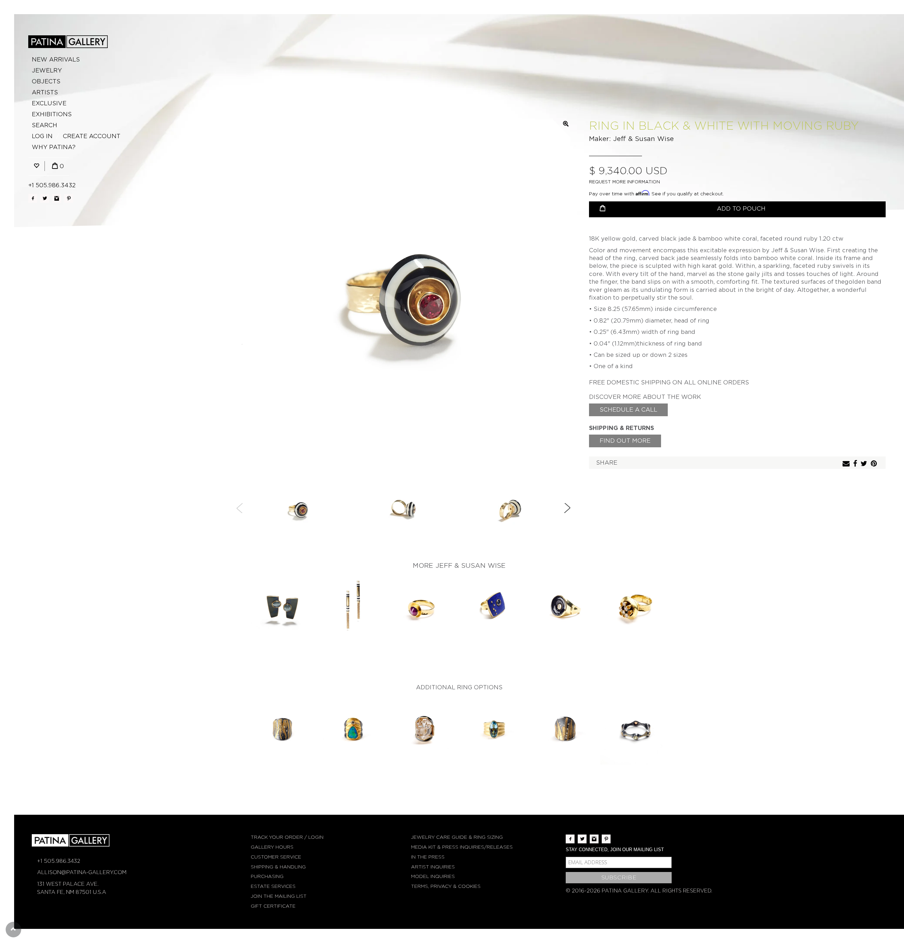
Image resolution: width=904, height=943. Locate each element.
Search (44, 125)
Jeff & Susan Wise (643, 138)
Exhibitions (52, 114)
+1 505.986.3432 (52, 185)
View (282, 608)
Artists (45, 92)
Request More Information (624, 181)
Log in (42, 136)
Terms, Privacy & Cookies (446, 886)
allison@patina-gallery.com (81, 872)
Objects (46, 81)
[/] (68, 41)
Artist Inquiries (433, 867)
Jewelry (47, 70)
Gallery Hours (272, 847)
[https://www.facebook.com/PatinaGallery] (32, 198)
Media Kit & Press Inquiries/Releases (462, 847)
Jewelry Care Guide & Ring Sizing (457, 837)
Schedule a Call (628, 409)
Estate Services (273, 886)
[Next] (567, 508)
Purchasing (267, 876)
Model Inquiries (433, 876)
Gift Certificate (273, 906)
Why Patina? (54, 147)
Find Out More (625, 440)
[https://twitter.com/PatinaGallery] (44, 198)
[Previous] (240, 508)
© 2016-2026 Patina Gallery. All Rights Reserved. (639, 891)
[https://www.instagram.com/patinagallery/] (56, 198)
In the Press (428, 857)
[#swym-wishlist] (36, 166)
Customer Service (276, 857)
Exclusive (49, 103)
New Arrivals (56, 59)
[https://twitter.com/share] (865, 464)
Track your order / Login (287, 837)
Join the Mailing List (279, 896)
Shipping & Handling (278, 867)
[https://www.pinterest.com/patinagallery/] (68, 198)
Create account (91, 136)
